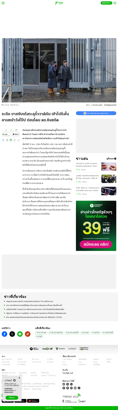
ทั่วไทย (78, 169)
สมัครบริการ (107, 3)
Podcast (65, 364)
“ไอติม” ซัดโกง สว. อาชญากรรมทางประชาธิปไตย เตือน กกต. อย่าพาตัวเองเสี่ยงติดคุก (87, 189)
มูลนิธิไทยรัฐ (34, 384)
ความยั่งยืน (20, 364)
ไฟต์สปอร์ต (42, 373)
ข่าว (91, 105)
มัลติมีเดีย (96, 364)
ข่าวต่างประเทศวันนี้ (69, 332)
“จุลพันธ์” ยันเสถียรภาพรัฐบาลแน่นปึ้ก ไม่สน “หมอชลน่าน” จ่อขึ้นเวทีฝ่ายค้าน (87, 177)
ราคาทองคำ (5, 364)
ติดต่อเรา (24, 389)
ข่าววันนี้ (39, 336)
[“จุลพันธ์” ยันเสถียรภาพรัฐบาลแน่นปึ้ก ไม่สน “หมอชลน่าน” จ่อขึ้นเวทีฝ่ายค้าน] (108, 179)
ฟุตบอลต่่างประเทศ (8, 373)
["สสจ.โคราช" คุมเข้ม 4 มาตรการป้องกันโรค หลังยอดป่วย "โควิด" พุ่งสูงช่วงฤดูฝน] (108, 166)
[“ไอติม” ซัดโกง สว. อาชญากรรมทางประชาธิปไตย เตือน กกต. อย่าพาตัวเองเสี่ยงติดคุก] (108, 191)
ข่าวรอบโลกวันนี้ (102, 332)
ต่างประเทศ (99, 105)
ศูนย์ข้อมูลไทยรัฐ (45, 384)
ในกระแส (34, 359)
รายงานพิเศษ (66, 359)
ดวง (63, 362)
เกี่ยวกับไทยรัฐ (24, 384)
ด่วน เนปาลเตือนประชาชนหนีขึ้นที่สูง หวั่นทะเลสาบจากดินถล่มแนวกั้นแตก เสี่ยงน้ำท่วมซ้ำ (34, 305)
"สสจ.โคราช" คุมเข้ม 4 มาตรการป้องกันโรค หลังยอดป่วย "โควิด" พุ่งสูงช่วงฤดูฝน (86, 165)
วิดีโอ (108, 362)
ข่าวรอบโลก (91, 332)
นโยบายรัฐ (5, 362)
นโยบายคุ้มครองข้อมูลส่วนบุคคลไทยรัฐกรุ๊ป (25, 386)
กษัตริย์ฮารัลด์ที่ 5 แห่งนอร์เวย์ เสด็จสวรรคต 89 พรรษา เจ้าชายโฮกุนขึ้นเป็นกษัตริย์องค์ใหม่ (35, 309)
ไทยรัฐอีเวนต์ (67, 373)
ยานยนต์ (49, 362)
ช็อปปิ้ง (64, 370)
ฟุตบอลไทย (21, 373)
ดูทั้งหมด (110, 159)
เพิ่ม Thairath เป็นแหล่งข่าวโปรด (98, 113)
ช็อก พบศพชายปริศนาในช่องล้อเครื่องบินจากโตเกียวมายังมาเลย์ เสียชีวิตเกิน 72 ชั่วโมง (34, 317)
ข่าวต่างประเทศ (41, 332)
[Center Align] (19, 378)
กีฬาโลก (4, 375)
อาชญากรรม (35, 362)
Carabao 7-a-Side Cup (47, 375)
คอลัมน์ (95, 359)
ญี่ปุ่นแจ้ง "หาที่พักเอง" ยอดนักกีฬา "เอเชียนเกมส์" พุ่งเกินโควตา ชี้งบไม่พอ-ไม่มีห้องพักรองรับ (36, 313)
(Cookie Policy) (8, 392)
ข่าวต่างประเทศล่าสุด (54, 332)
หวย (79, 362)
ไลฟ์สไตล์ (81, 364)
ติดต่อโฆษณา (33, 389)
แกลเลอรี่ (32, 375)
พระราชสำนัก (6, 359)
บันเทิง (109, 359)
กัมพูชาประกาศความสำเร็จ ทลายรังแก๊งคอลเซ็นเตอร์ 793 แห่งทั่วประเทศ (29, 301)
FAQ (53, 384)
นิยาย (95, 362)
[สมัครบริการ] (96, 226)
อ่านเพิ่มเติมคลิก (9, 389)
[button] (3, 139)
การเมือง (78, 182)
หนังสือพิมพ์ (82, 359)
